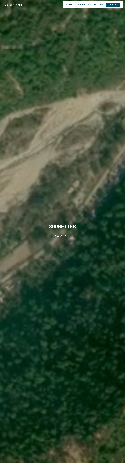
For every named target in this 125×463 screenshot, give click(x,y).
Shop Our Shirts (63, 236)
